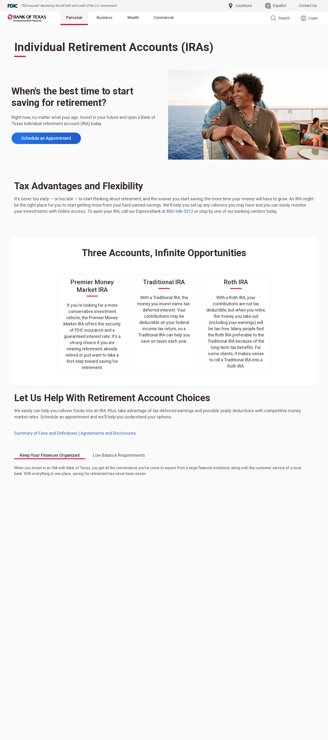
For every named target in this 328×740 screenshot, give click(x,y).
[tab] (49, 455)
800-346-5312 (179, 211)
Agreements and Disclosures (108, 433)
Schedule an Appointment (46, 138)
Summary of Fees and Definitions (45, 433)
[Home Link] (27, 18)
